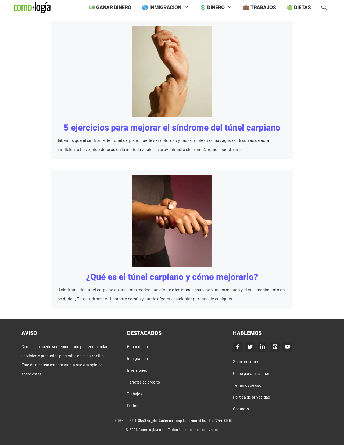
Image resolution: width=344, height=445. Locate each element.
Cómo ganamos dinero (252, 373)
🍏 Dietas (298, 7)
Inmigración (137, 358)
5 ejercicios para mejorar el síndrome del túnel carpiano (172, 127)
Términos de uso (247, 385)
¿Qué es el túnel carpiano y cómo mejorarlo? (172, 277)
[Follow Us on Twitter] (250, 347)
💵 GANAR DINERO (110, 7)
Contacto (241, 408)
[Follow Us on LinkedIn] (262, 347)
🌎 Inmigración (161, 7)
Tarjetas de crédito (143, 381)
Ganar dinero (138, 346)
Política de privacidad (251, 397)
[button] (324, 7)
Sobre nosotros (246, 361)
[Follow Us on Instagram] (275, 347)
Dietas (132, 405)
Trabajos (134, 393)
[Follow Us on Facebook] (238, 347)
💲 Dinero (212, 7)
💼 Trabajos (259, 7)
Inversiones (137, 370)
